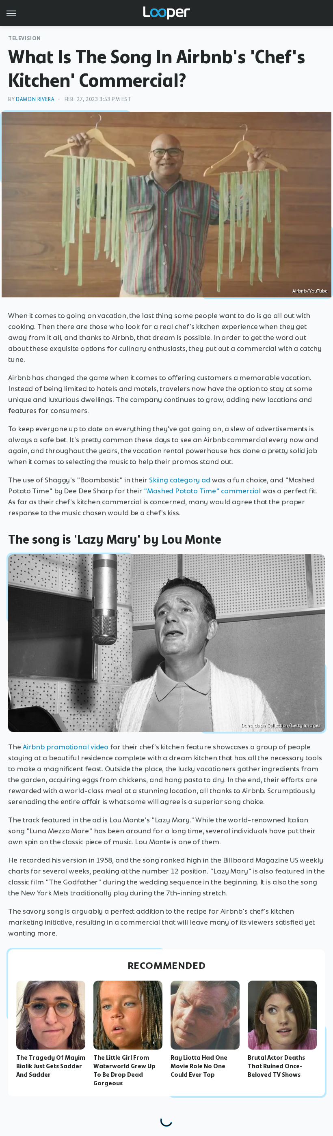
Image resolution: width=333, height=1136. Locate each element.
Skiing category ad (179, 480)
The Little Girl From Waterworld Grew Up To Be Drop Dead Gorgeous (124, 1070)
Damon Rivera (35, 99)
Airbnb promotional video (66, 747)
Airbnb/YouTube (309, 290)
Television (24, 38)
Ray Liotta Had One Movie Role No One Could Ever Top (199, 1066)
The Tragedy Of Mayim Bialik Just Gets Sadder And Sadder (50, 1066)
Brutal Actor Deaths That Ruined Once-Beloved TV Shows (276, 1066)
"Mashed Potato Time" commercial (202, 491)
